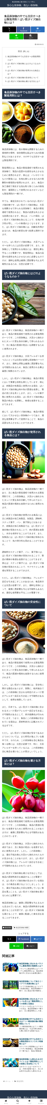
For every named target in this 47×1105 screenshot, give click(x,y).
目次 (20, 51)
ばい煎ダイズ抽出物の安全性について (23, 78)
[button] (31, 36)
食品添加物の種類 (22, 928)
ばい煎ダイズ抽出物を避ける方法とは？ (23, 81)
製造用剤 (8, 928)
